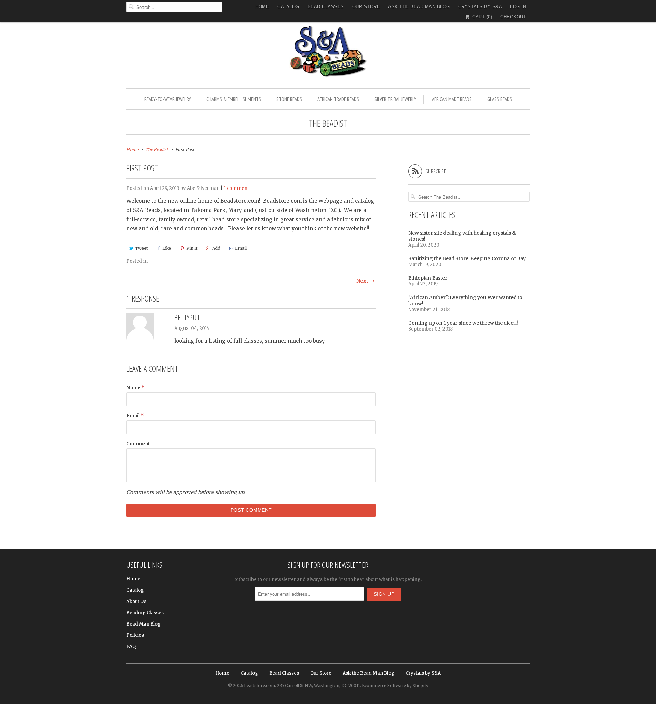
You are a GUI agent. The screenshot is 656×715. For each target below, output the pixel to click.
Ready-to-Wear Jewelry (167, 99)
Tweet (141, 248)
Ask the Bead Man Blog (419, 6)
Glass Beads (499, 99)
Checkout (513, 16)
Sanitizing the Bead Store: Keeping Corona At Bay (467, 258)
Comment (138, 444)
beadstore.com (259, 685)
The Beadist (328, 122)
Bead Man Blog (143, 624)
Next (363, 281)
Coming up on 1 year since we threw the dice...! (463, 323)
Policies (135, 635)
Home (262, 6)
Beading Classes (145, 613)
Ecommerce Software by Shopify (395, 685)
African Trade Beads (338, 99)
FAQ (131, 646)
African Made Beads (452, 99)
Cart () (481, 16)
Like (166, 248)
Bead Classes (326, 6)
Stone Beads (289, 99)
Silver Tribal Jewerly (395, 99)
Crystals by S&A (480, 6)
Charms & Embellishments (233, 99)
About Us (136, 601)
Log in (518, 6)
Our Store (366, 6)
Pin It (191, 248)
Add (216, 248)
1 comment (236, 188)
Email (241, 248)
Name (135, 388)
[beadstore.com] (328, 53)
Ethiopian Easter (427, 278)
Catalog (288, 6)
